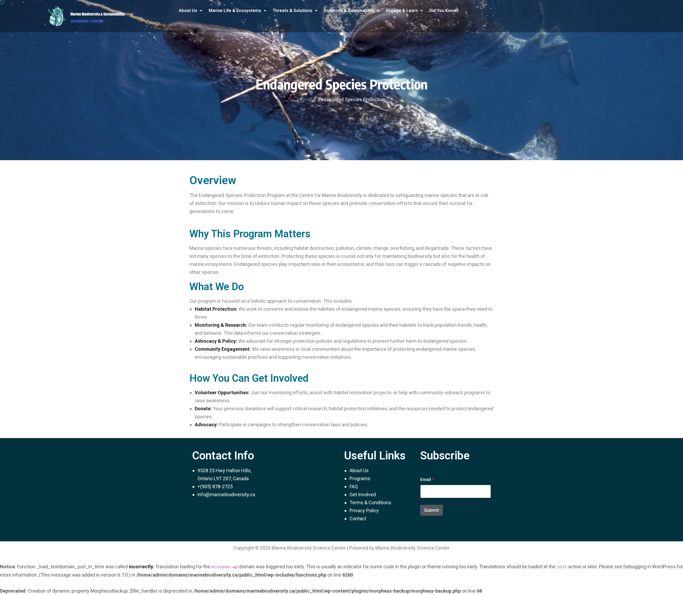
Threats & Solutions (292, 10)
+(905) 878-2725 (215, 486)
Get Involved (363, 494)
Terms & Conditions (370, 502)
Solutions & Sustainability (349, 10)
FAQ (354, 486)
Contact (358, 518)
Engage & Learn (402, 10)
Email (427, 479)
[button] (190, 10)
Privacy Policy (364, 510)
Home (304, 99)
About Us (188, 10)
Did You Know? (444, 10)
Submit (431, 510)
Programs (360, 478)
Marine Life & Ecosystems (235, 10)
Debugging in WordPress (650, 566)
